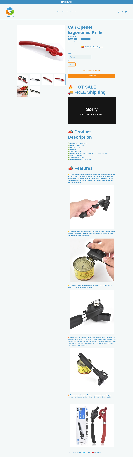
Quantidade (71, 61)
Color (69, 53)
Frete (69, 42)
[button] (72, 37)
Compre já (92, 75)
